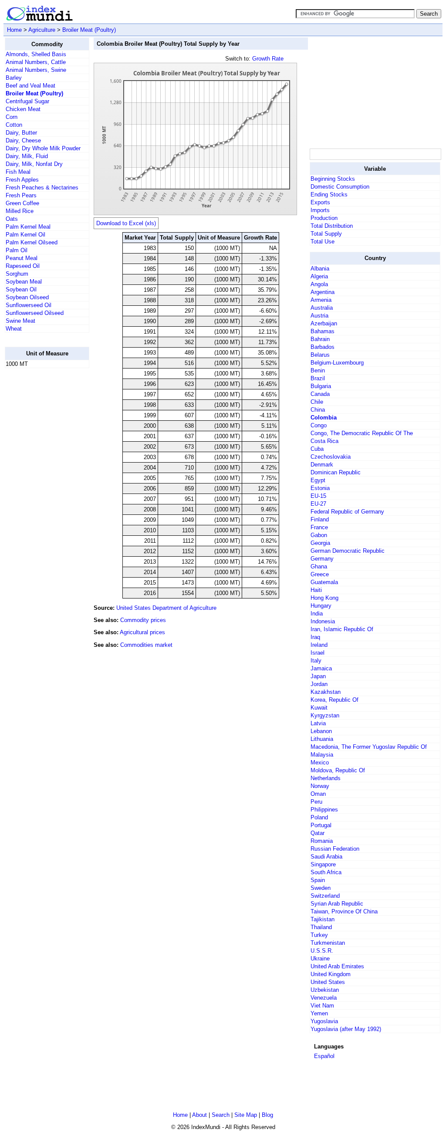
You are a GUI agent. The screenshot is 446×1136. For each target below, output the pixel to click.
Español (324, 1056)
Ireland (319, 645)
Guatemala (324, 582)
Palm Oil (16, 250)
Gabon (319, 535)
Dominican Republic (336, 472)
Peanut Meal (21, 258)
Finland (320, 519)
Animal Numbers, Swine (36, 70)
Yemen (319, 1013)
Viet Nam (322, 1005)
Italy (316, 660)
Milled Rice (20, 211)
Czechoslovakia (331, 456)
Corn (11, 117)
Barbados (322, 347)
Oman (318, 794)
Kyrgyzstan (325, 715)
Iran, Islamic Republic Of (342, 629)
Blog (267, 1115)
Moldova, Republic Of (338, 770)
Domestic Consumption (340, 186)
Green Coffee (22, 203)
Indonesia (323, 621)
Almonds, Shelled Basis (36, 54)
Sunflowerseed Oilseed (35, 313)
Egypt (318, 480)
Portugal (321, 825)
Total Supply (326, 233)
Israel (317, 652)
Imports (320, 210)
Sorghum (17, 273)
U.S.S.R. (322, 950)
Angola (319, 284)
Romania (322, 841)
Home (14, 30)
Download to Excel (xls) (126, 223)
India (317, 613)
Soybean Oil (21, 289)
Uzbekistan (325, 990)
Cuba (317, 449)
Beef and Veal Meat (30, 85)
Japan (318, 676)
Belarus (320, 355)
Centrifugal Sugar (27, 101)
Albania (320, 268)
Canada (320, 394)
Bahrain (320, 339)
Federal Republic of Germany (347, 511)
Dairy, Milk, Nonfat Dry (34, 164)
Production (324, 218)
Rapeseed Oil (23, 266)
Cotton (14, 125)
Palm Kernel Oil (25, 234)
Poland (319, 817)
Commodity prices (143, 620)
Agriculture (41, 30)
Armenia (321, 300)
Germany (322, 558)
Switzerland (325, 896)
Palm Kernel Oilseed (31, 242)
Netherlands (326, 778)
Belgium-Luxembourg (337, 362)
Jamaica (321, 668)
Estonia (320, 488)
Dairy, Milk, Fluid (27, 156)
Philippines (324, 809)
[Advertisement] (39, 505)
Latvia (318, 723)
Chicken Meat (23, 109)
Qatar (317, 833)
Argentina (322, 292)
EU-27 (318, 503)
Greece (320, 574)
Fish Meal (18, 172)
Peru (316, 801)
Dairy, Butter (21, 132)
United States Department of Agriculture (166, 608)
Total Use (322, 241)
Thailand (321, 927)
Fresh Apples (22, 179)
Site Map (245, 1115)
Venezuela (324, 997)
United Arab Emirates (337, 966)
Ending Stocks (329, 194)
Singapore (323, 864)
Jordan (319, 684)
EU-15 (318, 496)
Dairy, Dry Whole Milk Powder (43, 148)
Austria (319, 315)
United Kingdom (331, 974)
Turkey (319, 935)
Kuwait (319, 707)
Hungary (321, 605)
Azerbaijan (324, 323)
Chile (317, 402)
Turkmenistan (328, 943)
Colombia (324, 417)
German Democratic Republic (348, 551)
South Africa (326, 872)
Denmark (322, 464)
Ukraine (320, 958)
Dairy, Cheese (23, 140)
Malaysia (322, 754)
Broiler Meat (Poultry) (89, 30)
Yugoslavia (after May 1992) (346, 1029)
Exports (320, 202)
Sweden (321, 888)
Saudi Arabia (326, 856)
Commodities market (146, 645)
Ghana (319, 566)
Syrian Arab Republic (337, 903)
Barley (14, 77)
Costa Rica (324, 441)
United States (328, 982)
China (318, 409)
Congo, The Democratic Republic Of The (362, 433)
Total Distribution (332, 226)
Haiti (316, 590)
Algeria (319, 276)
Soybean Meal (24, 281)
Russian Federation (335, 848)
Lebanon (321, 731)
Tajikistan (322, 919)
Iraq (315, 637)
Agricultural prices (142, 632)
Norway (320, 786)
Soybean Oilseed (27, 297)
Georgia (320, 543)
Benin (318, 370)
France (319, 527)
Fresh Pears (21, 195)
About (199, 1115)
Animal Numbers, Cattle (36, 62)
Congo (319, 425)
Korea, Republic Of (334, 699)
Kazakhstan (326, 692)
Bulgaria (321, 386)
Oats (12, 219)
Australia (322, 307)
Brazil (318, 378)
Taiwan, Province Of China (344, 911)
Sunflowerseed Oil (28, 305)
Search (221, 1115)
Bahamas (322, 331)
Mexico (320, 762)
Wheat (14, 328)
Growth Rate (268, 58)
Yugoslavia (324, 1021)
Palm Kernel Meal (28, 226)
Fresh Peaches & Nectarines (42, 187)
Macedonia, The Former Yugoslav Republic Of (369, 747)
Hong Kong (324, 598)
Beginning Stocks (333, 179)
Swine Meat (20, 321)
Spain (318, 880)
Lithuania (322, 739)
